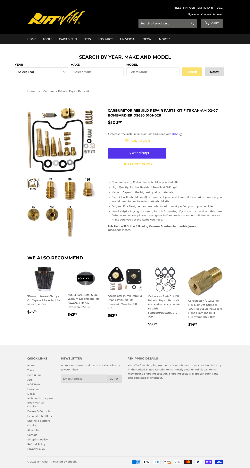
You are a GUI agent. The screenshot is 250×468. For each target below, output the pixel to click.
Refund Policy (36, 444)
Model (132, 64)
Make (75, 64)
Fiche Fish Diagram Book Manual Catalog (40, 402)
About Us (33, 430)
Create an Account (212, 14)
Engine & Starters (38, 420)
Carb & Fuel (68, 39)
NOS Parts (105, 39)
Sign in (192, 14)
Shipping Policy (37, 439)
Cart (215, 23)
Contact (32, 434)
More (163, 39)
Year (19, 64)
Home (31, 39)
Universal (128, 39)
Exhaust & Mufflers (39, 416)
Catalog (32, 425)
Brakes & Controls (38, 411)
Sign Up (115, 378)
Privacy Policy (36, 448)
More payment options (137, 163)
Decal (147, 39)
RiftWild (42, 461)
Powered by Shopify (64, 461)
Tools (47, 39)
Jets (87, 39)
